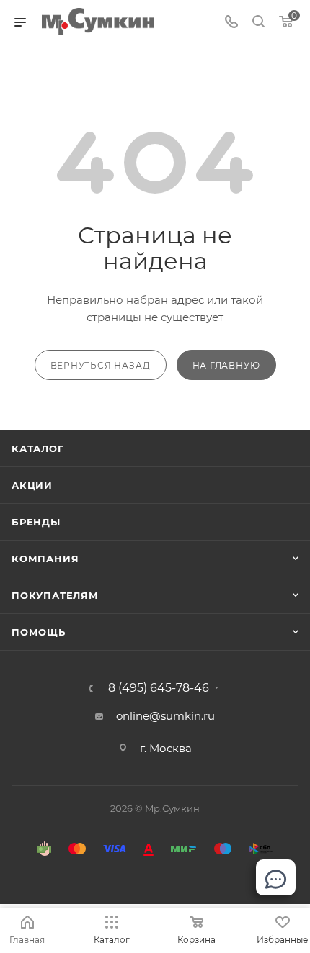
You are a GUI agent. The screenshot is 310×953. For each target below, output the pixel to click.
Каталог (38, 448)
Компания (45, 558)
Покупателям (55, 595)
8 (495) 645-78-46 (158, 688)
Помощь (39, 632)
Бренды (36, 522)
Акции (32, 485)
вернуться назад (100, 365)
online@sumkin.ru (165, 716)
